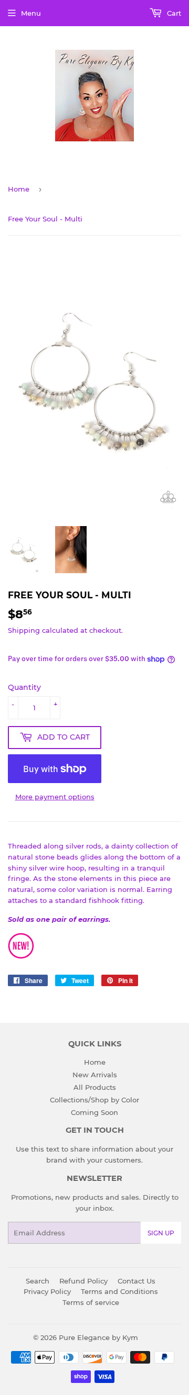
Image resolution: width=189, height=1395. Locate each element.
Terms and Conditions (119, 1291)
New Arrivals (94, 1074)
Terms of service (90, 1302)
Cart (173, 13)
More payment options (54, 797)
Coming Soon (94, 1112)
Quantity (24, 687)
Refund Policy (83, 1281)
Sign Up (161, 1233)
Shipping (24, 630)
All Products (95, 1087)
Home (18, 189)
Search (37, 1281)
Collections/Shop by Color (94, 1100)
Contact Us (136, 1281)
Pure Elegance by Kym (98, 1337)
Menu (31, 13)
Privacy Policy (47, 1291)
